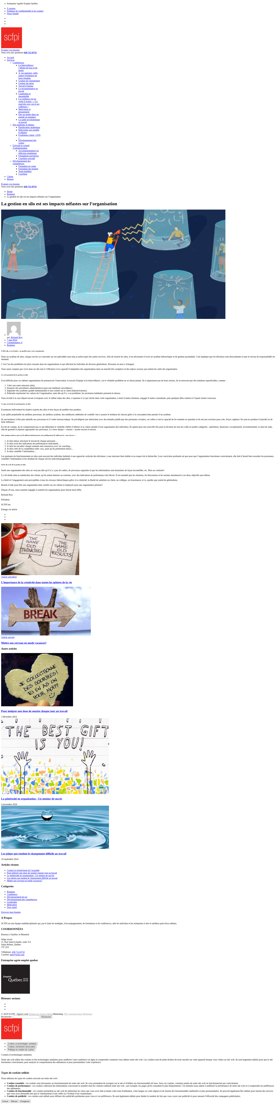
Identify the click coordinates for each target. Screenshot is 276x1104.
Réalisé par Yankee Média (41, 1014)
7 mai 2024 (12, 340)
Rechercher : (7, 1017)
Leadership (12, 902)
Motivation (12, 904)
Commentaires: (14, 342)
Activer (5, 1101)
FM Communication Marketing (78, 1014)
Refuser (14, 1101)
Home (10, 191)
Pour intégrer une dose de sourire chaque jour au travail (34, 711)
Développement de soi (17, 897)
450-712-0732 (30, 52)
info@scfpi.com (17, 954)
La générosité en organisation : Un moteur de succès (31, 798)
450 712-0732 (18, 952)
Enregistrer (24, 1101)
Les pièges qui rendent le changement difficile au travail (33, 853)
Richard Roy (17, 337)
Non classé (12, 907)
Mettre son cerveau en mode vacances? (24, 880)
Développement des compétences (22, 899)
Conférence (12, 894)
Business (11, 194)
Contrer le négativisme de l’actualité (23, 870)
